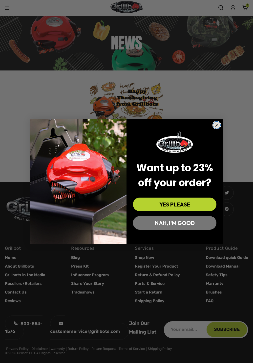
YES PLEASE (174, 204)
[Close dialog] (216, 125)
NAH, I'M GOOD (175, 223)
